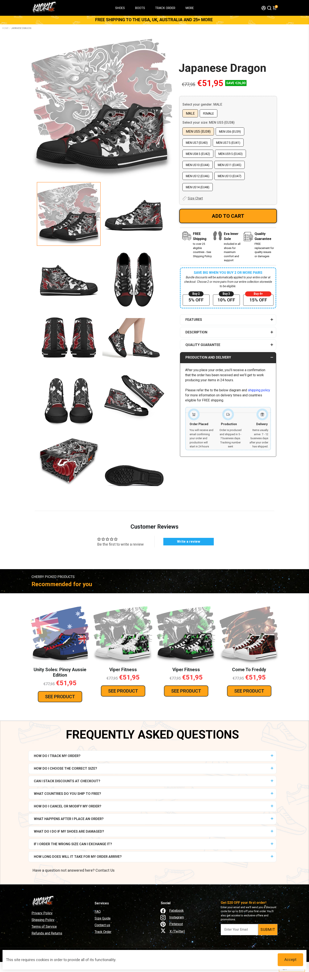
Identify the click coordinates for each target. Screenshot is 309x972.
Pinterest (176, 924)
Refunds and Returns (47, 933)
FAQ (98, 912)
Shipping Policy (43, 920)
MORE (190, 8)
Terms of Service (44, 927)
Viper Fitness (123, 669)
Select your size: (208, 122)
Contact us (102, 925)
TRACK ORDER (165, 8)
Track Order (103, 932)
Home (5, 28)
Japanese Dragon (222, 68)
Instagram (176, 917)
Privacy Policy (42, 913)
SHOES (120, 8)
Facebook (176, 911)
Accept (290, 959)
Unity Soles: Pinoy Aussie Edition (60, 672)
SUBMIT (267, 929)
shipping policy (259, 390)
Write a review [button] (188, 542)
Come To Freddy (249, 669)
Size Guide (103, 918)
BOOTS (140, 8)
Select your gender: (202, 104)
